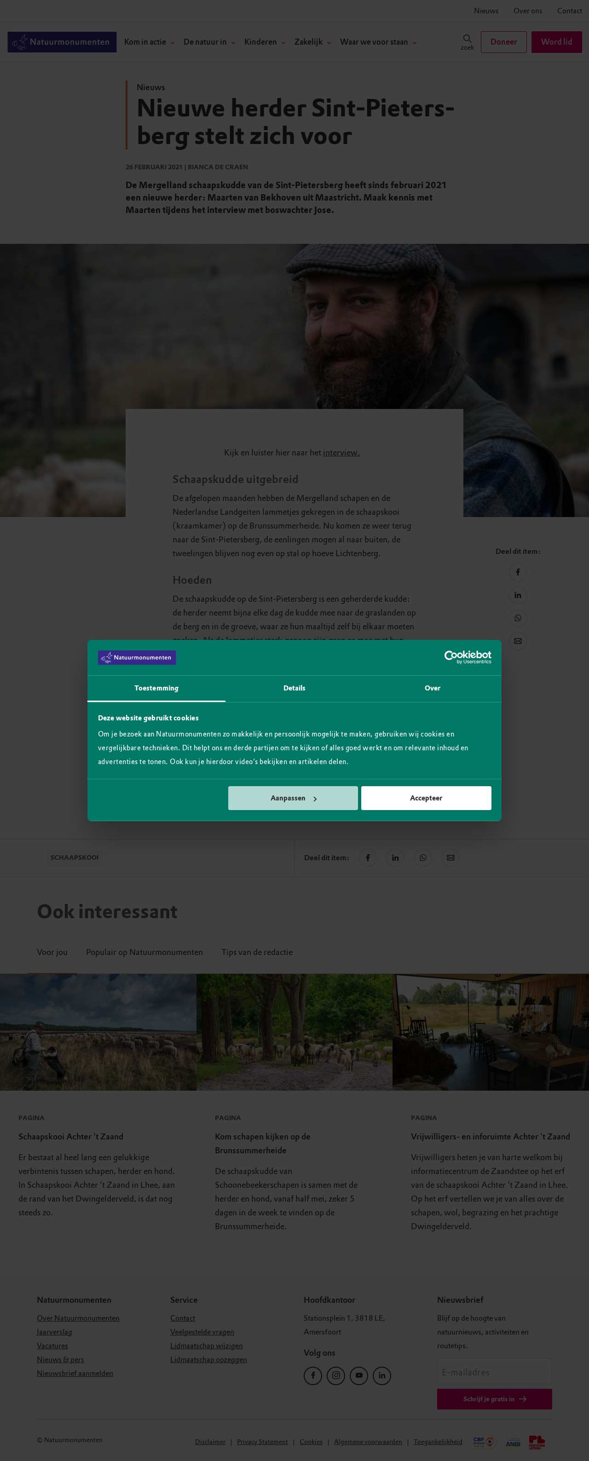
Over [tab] (432, 688)
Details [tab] (294, 688)
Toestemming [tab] (156, 688)
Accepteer (426, 798)
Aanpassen (288, 798)
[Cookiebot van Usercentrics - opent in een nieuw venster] (451, 658)
